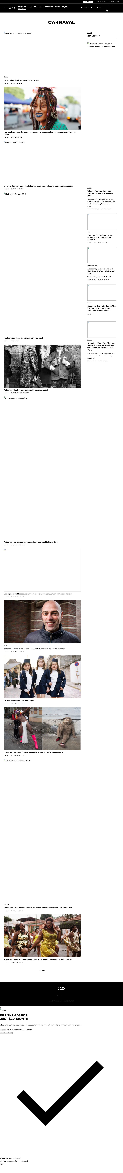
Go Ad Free (88, 1)
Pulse (30, 7)
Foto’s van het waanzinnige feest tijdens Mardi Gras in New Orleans (33, 752)
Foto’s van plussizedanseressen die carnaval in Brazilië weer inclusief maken (38, 908)
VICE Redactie (19, 189)
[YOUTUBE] (67, 995)
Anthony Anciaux (20, 703)
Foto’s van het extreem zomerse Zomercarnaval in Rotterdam (31, 542)
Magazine (22, 7)
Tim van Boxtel (19, 651)
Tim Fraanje (18, 137)
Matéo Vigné (18, 83)
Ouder (42, 970)
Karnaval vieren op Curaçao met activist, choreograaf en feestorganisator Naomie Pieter (40, 133)
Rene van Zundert (20, 545)
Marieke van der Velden (22, 392)
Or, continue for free (6, 1032)
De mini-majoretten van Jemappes (19, 701)
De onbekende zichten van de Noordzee (21, 80)
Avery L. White (19, 755)
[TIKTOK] (63, 995)
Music (57, 7)
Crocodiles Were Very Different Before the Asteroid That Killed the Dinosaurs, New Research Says (100, 346)
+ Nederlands (114, 1)
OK (2, 1164)
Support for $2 (5, 1029)
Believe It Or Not (92, 265)
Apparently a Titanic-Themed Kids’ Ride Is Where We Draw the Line (101, 271)
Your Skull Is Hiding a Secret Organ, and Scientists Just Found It (99, 237)
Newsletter (95, 8)
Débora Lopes (19, 910)
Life (36, 7)
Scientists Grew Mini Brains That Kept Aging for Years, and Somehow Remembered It (101, 308)
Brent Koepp (108, 209)
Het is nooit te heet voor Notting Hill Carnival (23, 338)
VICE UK (17, 341)
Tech (41, 7)
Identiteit (6, 904)
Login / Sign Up (100, 1)
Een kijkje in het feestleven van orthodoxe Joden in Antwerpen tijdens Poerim (38, 594)
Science (89, 232)
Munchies (49, 7)
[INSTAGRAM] (59, 995)
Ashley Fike (105, 279)
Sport (5, 645)
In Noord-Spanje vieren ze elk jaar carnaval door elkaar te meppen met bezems (38, 186)
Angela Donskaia (20, 596)
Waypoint (65, 7)
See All (89, 33)
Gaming (89, 188)
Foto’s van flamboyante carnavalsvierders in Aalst (26, 390)
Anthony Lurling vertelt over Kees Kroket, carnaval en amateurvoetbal (34, 649)
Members (22, 9)
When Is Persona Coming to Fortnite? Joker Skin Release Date (100, 193)
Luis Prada (104, 242)
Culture (6, 77)
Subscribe (85, 8)
